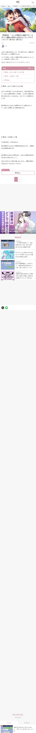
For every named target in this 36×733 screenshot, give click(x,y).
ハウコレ (3, 6)
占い (9, 6)
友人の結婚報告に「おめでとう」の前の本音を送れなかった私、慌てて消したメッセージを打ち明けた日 (24, 266)
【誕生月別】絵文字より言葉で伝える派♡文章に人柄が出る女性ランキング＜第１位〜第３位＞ (24, 276)
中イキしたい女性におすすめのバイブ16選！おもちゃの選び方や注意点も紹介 (24, 254)
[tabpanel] (18, 222)
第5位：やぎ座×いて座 (12, 76)
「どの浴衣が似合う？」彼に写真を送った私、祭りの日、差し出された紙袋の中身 (24, 245)
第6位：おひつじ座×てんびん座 (14, 72)
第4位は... (8, 80)
